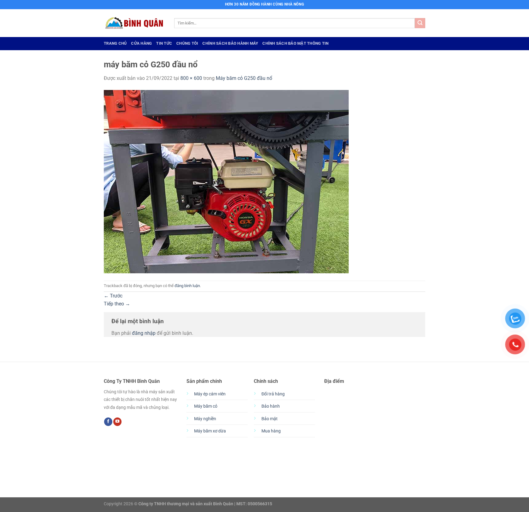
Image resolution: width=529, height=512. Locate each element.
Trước (113, 296)
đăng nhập (144, 333)
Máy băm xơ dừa (210, 431)
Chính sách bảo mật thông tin (295, 43)
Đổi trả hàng (273, 394)
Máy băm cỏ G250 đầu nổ (244, 78)
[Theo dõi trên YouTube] (117, 421)
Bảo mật (269, 418)
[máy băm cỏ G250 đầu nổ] (226, 181)
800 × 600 (191, 78)
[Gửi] (420, 23)
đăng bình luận (187, 285)
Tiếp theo (117, 304)
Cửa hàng (141, 43)
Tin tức (164, 43)
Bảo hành (270, 406)
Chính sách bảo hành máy (230, 43)
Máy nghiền (205, 418)
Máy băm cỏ (205, 406)
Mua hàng (271, 431)
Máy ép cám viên (210, 394)
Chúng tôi (187, 43)
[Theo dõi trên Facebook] (108, 421)
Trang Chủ (115, 43)
